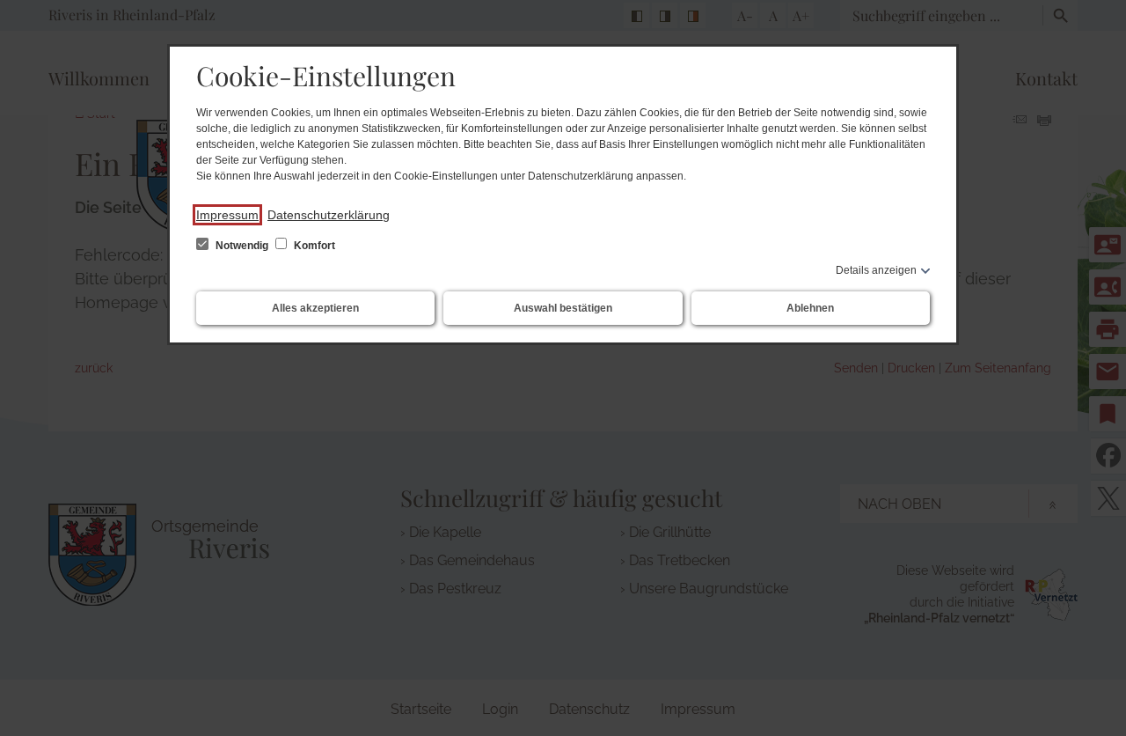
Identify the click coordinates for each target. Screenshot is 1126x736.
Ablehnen (810, 308)
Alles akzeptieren (315, 308)
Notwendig (242, 245)
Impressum (227, 215)
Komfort (313, 245)
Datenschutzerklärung (328, 215)
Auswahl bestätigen (563, 308)
